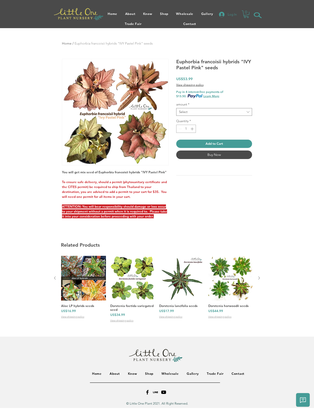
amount (182, 104)
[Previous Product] (54, 278)
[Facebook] (147, 392)
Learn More (211, 96)
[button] (246, 14)
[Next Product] (259, 278)
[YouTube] (164, 392)
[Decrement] (180, 129)
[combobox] (214, 112)
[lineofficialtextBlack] (155, 392)
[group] (157, 289)
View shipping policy (190, 85)
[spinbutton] (186, 129)
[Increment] (192, 129)
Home (67, 43)
